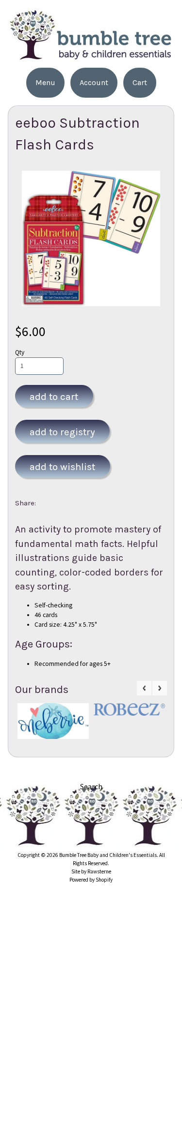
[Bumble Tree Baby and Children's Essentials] (91, 56)
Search (91, 786)
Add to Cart (54, 396)
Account (94, 82)
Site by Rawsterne (91, 871)
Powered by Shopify (91, 879)
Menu (45, 82)
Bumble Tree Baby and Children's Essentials (108, 855)
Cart (139, 82)
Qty (19, 352)
